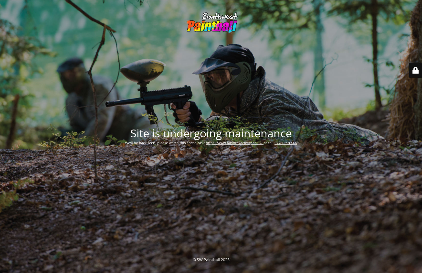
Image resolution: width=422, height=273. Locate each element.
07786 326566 (285, 143)
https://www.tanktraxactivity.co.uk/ (235, 143)
